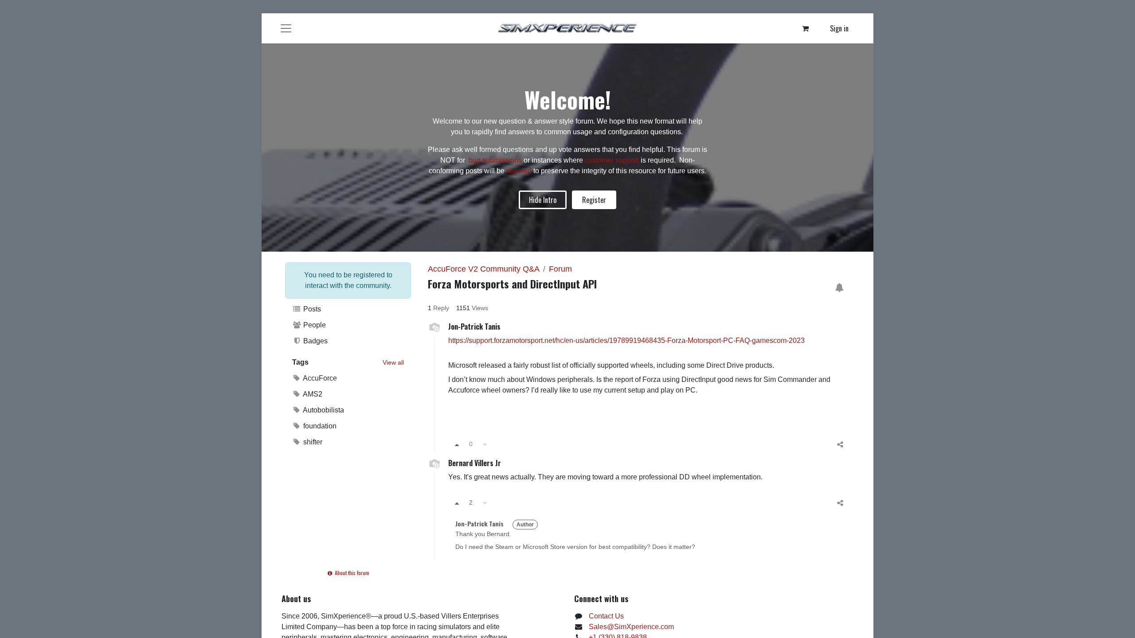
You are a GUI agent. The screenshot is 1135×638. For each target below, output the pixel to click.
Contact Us (606, 616)
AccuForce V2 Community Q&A (484, 269)
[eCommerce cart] (805, 28)
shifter (311, 442)
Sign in (839, 28)
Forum (560, 269)
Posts (311, 309)
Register (594, 200)
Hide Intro (542, 200)
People (313, 325)
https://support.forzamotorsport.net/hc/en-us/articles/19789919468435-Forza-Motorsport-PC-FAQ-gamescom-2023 (626, 340)
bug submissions (495, 160)
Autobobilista (322, 410)
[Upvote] (457, 444)
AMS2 (311, 394)
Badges (314, 341)
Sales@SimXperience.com (631, 626)
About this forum (351, 572)
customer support (612, 160)
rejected (519, 171)
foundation (319, 426)
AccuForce (319, 378)
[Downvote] (485, 444)
